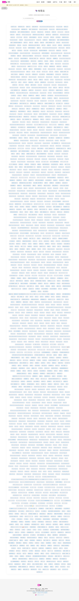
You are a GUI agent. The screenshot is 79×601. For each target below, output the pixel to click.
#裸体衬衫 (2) (55, 558)
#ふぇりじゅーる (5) (56, 235)
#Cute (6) (39, 190)
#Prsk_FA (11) (22, 122)
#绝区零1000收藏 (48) (43, 50)
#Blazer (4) (35, 251)
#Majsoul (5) (67, 222)
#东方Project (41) (38, 55)
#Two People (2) (15, 468)
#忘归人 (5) (35, 241)
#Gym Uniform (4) (46, 254)
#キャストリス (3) (50, 349)
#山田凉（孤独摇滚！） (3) (54, 360)
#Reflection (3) (25, 331)
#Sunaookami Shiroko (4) (14, 270)
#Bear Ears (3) (10, 307)
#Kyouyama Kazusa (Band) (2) (17, 429)
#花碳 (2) (16, 556)
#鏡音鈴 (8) (39, 167)
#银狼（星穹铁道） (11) (58, 127)
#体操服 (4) (19, 278)
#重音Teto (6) (59, 212)
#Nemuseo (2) (31, 437)
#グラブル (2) (51, 497)
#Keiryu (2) (22, 426)
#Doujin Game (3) (30, 309)
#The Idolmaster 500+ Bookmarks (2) (52, 463)
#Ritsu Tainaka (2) (42, 450)
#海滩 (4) (42, 286)
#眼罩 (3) (60, 370)
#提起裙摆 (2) (55, 535)
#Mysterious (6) (17, 198)
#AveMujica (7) (61, 167)
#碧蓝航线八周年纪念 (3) (21, 373)
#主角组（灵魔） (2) (49, 508)
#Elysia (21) (46, 79)
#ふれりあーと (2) (55, 490)
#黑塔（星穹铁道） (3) (28, 386)
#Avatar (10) (29, 129)
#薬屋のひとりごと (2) (33, 558)
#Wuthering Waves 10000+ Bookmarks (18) (39, 87)
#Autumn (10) (23, 129)
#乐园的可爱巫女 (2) (12, 511)
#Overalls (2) (46, 442)
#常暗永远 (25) (34, 74)
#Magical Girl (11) (15, 122)
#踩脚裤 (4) (47, 296)
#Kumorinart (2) (60, 426)
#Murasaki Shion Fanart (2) (33, 434)
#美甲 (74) (25, 42)
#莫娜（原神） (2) (58, 556)
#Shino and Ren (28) (51, 69)
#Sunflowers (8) (60, 159)
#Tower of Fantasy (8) (21, 161)
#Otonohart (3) (13, 328)
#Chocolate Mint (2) (32, 399)
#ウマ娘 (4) (21, 275)
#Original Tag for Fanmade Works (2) (35, 442)
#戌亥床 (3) (43, 362)
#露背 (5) (28, 249)
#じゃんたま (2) (60, 487)
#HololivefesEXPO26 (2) (31, 421)
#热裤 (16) (25, 95)
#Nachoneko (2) (59, 434)
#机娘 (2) (26, 540)
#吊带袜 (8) (27, 164)
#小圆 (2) (23, 529)
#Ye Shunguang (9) (66, 145)
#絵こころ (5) (23, 246)
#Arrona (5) (54, 214)
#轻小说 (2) (11, 564)
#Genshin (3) (42, 312)
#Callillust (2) (17, 397)
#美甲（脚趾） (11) (41, 127)
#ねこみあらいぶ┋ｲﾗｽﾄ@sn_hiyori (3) (17, 347)
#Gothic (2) (68, 413)
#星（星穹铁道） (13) (50, 108)
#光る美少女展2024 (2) (14, 516)
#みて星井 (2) (31, 492)
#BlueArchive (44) (67, 53)
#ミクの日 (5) (13, 238)
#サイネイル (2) (59, 497)
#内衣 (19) (66, 82)
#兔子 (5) (20, 238)
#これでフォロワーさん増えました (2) (50, 484)
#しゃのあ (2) (40, 487)
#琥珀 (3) (24, 370)
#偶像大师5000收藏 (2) (58, 513)
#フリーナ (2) (56, 500)
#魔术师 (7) (40, 185)
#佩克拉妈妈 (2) (42, 513)
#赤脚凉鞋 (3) (64, 378)
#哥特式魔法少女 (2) (35, 524)
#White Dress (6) (66, 201)
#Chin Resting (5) (56, 217)
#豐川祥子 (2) (30, 561)
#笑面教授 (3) (42, 373)
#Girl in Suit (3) (59, 312)
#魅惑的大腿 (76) (52, 39)
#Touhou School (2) (43, 466)
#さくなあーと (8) (45, 161)
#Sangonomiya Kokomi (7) (16, 174)
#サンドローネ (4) (42, 275)
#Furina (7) (50, 169)
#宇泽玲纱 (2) (17, 529)
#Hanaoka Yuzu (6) (24, 193)
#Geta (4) (39, 254)
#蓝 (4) (27, 296)
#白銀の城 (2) (41, 548)
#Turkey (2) (68, 466)
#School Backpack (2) (54, 452)
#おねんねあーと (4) (53, 272)
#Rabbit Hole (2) (44, 447)
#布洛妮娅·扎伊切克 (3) (13, 362)
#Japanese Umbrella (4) (13, 259)
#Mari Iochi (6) (34, 196)
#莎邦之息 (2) (50, 556)
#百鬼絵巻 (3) (49, 370)
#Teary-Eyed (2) (33, 463)
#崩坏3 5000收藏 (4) (24, 283)
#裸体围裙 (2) (48, 558)
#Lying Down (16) (43, 92)
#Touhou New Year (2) (34, 466)
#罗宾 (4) (39, 291)
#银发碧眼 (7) (12, 185)
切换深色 (4, 8)
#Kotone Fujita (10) (57, 129)
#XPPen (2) (44, 474)
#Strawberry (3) (46, 336)
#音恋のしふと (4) (51, 299)
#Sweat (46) (65, 50)
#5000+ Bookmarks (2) (52, 386)
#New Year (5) (43, 225)
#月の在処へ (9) (39, 151)
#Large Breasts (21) (58, 79)
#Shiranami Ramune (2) (23, 458)
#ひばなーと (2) (48, 490)
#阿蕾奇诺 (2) (57, 564)
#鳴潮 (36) (51, 61)
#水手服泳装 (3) (14, 368)
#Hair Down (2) (26, 415)
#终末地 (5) (36, 246)
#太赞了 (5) (54, 238)
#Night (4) (66, 262)
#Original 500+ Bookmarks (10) (46, 132)
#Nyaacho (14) (22, 100)
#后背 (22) (30, 79)
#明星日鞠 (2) (22, 537)
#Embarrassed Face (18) (62, 84)
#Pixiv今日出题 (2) (40, 444)
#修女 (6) (16, 206)
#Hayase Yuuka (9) (38, 143)
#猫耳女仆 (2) (43, 545)
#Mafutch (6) (28, 196)
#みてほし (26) (44, 71)
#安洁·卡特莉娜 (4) (65, 280)
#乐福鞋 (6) (68, 204)
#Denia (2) (43, 402)
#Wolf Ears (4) (33, 272)
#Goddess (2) (56, 413)
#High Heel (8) (21, 156)
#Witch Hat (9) (58, 145)
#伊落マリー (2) (24, 513)
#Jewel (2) (11, 426)
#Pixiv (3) (44, 328)
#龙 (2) (59, 569)
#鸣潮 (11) (66, 127)
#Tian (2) (16, 466)
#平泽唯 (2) (23, 532)
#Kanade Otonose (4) (23, 259)
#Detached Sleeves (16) (34, 92)
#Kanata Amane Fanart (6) (65, 193)
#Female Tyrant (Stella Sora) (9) (14, 143)
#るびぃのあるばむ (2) (62, 495)
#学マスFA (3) (25, 360)
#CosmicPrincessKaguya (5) (18, 219)
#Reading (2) (65, 447)
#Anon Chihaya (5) (47, 214)
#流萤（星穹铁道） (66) (50, 42)
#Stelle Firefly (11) (35, 122)
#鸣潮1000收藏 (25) (50, 74)
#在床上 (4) (12, 280)
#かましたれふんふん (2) (17, 484)
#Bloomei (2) (67, 392)
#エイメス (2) (29, 497)
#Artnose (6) (31, 188)
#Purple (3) (58, 328)
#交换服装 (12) (66, 114)
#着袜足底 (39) (65, 55)
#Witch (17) (45, 90)
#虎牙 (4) (31, 296)
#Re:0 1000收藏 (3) (17, 331)
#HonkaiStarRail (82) (13, 39)
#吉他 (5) (38, 238)
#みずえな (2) (14, 492)
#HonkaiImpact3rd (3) (14, 317)
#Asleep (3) (53, 304)
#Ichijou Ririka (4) (50, 257)
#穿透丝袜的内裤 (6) (14, 212)
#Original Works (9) (13, 145)
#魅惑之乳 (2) (13, 569)
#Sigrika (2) (48, 458)
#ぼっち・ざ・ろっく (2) (65, 490)
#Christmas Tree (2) (41, 399)
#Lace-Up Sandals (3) (16, 320)
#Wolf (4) (27, 272)
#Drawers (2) (49, 402)
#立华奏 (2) (31, 550)
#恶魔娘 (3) (37, 362)
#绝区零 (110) (48, 34)
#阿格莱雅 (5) (22, 249)
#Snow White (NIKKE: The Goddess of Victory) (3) (18, 336)
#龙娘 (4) (31, 302)
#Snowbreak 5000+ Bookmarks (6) (16, 201)
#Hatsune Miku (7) (66, 169)
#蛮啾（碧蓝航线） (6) (44, 212)
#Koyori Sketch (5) (42, 222)
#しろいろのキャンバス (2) (50, 487)
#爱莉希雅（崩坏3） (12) (65, 116)
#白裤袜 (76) (45, 39)
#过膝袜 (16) (43, 95)
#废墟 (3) (31, 362)
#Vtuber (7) (54, 174)
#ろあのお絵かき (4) (13, 275)
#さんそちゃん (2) (62, 484)
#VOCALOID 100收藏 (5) (24, 233)
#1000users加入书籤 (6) (64, 185)
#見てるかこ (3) (44, 378)
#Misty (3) (36, 323)
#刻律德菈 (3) (33, 357)
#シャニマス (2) (11, 500)
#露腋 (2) (51, 566)
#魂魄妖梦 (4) (18, 302)
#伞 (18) (50, 87)
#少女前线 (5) (12, 241)
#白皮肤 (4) (25, 288)
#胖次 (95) (25, 37)
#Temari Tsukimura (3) (22, 339)
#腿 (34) (52, 63)
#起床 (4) (41, 296)
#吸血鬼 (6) (28, 206)
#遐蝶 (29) (30, 69)
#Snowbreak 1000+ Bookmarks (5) (25, 230)
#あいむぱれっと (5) (49, 233)
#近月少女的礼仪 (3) (15, 381)
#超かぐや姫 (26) (14, 74)
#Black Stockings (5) (32, 217)
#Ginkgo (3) (48, 312)
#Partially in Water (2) (65, 442)
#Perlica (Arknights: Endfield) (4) (49, 264)
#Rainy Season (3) (65, 328)
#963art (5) (41, 214)
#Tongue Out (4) (58, 270)
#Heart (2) (35, 418)
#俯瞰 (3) (65, 354)
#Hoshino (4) (23, 257)
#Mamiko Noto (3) (55, 320)
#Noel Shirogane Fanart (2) (43, 439)
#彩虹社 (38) (49, 58)
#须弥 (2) (56, 566)
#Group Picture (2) (12, 415)
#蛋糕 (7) (46, 182)
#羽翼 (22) (41, 79)
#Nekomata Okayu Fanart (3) (15, 325)
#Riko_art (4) (14, 267)
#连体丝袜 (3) (29, 381)
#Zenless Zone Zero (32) (21, 66)
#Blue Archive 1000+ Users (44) (56, 53)
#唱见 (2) (42, 524)
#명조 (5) (39, 249)
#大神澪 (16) (13, 95)
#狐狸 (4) (53, 286)
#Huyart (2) (62, 421)
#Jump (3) (41, 317)
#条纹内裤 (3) (37, 365)
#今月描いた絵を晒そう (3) (40, 354)
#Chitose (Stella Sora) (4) (56, 251)
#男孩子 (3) (30, 370)
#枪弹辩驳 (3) (51, 365)
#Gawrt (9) (24, 143)
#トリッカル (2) (31, 500)
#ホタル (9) (28, 148)
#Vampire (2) (27, 471)
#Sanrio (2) (46, 452)
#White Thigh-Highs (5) (35, 233)
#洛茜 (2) (54, 542)
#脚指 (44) (19, 55)
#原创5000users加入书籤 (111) (38, 34)
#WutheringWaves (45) (36, 53)
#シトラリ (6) (47, 204)
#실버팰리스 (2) (39, 572)
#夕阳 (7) (25, 180)
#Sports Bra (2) (34, 460)
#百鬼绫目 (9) (65, 151)
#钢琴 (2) (28, 564)
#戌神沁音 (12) (48, 116)
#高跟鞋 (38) (55, 58)
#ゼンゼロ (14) (58, 100)
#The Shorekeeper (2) (65, 463)
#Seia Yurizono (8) (30, 159)
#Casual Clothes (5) (47, 217)
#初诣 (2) (36, 516)
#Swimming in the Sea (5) (53, 230)
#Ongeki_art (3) (59, 325)
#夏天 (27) (28, 71)
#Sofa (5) (35, 230)
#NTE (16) (49, 92)
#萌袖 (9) (23, 153)
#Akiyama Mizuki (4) (51, 249)
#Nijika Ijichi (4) (13, 264)
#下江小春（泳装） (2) (32, 508)
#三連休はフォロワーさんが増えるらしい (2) (18, 508)
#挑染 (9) (32, 151)
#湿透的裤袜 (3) (22, 368)
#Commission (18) (47, 84)
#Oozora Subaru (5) (50, 225)
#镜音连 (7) (19, 185)
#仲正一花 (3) (49, 354)
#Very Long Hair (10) (31, 135)
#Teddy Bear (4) (50, 270)
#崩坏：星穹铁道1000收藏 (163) (23, 32)
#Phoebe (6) (57, 198)
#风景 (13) (29, 111)
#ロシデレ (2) (52, 505)
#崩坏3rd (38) (42, 58)
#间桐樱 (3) (23, 384)
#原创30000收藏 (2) (46, 519)
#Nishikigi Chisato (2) (33, 439)
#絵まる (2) (44, 550)
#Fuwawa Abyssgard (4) (31, 254)
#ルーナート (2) (20, 505)
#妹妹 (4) (58, 280)
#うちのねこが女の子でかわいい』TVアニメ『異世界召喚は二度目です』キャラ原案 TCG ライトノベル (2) (31, 479)
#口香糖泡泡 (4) (60, 278)
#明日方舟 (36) (33, 61)
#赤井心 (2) (59, 561)
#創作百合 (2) (53, 516)
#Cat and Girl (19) (51, 82)
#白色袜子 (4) (31, 288)
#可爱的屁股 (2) (41, 521)
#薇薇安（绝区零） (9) (31, 153)
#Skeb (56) (54, 45)
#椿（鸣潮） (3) (64, 365)
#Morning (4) (49, 262)
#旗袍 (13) (43, 108)
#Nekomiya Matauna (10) (34, 132)
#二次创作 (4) (66, 275)
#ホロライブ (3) (20, 352)
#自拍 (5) (54, 246)
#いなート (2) (38, 476)
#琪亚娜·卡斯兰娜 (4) (66, 286)
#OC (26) (33, 71)
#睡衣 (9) (13, 153)
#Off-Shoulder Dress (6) (41, 198)
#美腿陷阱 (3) (34, 376)
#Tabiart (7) (32, 174)
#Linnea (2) (59, 429)
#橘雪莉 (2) (25, 542)
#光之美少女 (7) (60, 177)
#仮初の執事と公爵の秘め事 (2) (54, 511)
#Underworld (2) (13, 471)
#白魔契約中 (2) (48, 548)
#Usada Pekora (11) (63, 122)
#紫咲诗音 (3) (59, 373)
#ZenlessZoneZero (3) (19, 344)
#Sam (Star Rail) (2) (26, 452)
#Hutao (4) (43, 257)
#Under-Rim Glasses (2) (63, 468)
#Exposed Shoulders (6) (52, 190)
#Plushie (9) (28, 145)
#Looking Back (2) (31, 431)
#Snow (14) (37, 100)
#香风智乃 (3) (43, 384)
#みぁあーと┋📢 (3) (66, 347)
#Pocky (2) (55, 444)
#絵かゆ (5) (17, 246)
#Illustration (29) (12, 69)
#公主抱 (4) (41, 278)
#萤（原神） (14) (59, 103)
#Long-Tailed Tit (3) (38, 320)
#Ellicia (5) (33, 219)
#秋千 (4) (60, 288)
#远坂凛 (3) (23, 381)
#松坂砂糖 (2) (32, 540)
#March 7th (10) (19, 132)
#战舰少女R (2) (26, 535)
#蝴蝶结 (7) (52, 182)
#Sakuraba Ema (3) (49, 331)
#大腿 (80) (21, 39)
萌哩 (9, 2)
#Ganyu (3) (36, 312)
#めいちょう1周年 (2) (54, 492)
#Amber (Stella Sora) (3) (58, 302)
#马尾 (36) (46, 61)
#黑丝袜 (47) (58, 50)
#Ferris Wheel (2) (43, 407)
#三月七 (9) (33, 148)
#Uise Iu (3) (13, 341)
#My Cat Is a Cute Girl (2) (50, 434)
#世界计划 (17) (51, 90)
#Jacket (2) (47, 423)
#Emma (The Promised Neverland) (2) (16, 405)
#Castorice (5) (39, 217)
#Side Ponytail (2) (41, 458)
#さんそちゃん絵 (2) (24, 487)
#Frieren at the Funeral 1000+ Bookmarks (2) (18, 410)
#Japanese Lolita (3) (33, 317)
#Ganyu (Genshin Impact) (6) (14, 193)
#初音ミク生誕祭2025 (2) (44, 516)
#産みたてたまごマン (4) (16, 288)
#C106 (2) (68, 394)
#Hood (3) (21, 317)
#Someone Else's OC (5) (42, 230)
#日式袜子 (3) (67, 362)
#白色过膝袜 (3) (42, 370)
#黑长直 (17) (12, 92)
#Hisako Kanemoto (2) (13, 421)
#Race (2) (50, 447)
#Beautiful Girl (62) (65, 42)
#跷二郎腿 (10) (51, 137)
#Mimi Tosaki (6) (58, 196)
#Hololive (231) (51, 29)
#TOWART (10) (23, 135)
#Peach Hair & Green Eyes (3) (30, 328)
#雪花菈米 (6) (66, 212)
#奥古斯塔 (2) (51, 527)
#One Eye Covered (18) (14, 87)
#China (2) (67, 397)
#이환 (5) (44, 249)
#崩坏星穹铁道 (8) (46, 164)
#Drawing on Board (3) (39, 309)
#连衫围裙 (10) (66, 137)
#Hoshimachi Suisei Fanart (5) (25, 222)
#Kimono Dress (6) (12, 196)
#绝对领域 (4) (33, 291)
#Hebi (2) (49, 418)
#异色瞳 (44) (13, 55)
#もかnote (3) (13, 349)
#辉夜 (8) (20, 167)
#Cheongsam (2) (52, 397)
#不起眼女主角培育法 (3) (64, 352)
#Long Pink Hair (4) (67, 259)
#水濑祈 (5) (24, 243)
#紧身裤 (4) (65, 288)
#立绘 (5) (11, 246)
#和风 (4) (66, 278)
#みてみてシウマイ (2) (22, 492)
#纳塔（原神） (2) (66, 550)
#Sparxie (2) (28, 460)
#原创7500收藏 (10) (13, 137)
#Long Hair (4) (59, 259)
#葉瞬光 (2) (15, 558)
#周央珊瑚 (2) (27, 524)
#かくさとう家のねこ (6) (27, 204)
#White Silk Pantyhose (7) (62, 174)
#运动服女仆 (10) (59, 137)
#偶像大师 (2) (49, 513)
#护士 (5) (40, 241)
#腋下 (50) (14, 50)
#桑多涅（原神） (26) (64, 71)
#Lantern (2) (34, 429)
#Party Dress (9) (21, 145)
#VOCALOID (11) (29, 124)
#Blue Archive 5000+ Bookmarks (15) (61, 95)
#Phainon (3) (39, 328)
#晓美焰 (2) (40, 537)
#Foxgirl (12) (20, 114)
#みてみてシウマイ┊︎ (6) (38, 204)
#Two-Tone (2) (22, 468)
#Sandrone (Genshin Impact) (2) (37, 452)
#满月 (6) (50, 209)
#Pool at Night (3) (51, 328)
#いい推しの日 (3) (36, 344)
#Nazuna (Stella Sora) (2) (22, 437)
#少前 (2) (34, 529)
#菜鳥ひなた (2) (66, 556)
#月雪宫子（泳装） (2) (13, 540)
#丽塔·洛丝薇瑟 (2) (58, 508)
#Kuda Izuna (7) (19, 172)
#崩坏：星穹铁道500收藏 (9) (24, 151)
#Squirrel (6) (26, 201)
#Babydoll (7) (67, 167)
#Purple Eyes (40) (53, 55)
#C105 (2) (63, 394)
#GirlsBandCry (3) (67, 312)
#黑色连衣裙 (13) (36, 111)
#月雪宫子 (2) (66, 537)
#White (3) (37, 341)
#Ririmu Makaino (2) (34, 450)
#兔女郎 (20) (31, 82)
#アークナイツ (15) (25, 98)
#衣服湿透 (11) (49, 127)
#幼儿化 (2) (37, 532)
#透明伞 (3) (43, 381)
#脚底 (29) (25, 69)
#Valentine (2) (20, 471)
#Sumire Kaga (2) (50, 460)
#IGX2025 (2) (68, 421)
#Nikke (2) (49, 437)
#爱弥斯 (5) (47, 243)
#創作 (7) (66, 177)
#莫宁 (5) (59, 246)
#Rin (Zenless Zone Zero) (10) (64, 132)
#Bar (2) (25, 392)
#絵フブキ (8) (67, 164)
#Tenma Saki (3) (31, 339)
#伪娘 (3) (55, 354)
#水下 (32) (40, 66)
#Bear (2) (30, 392)
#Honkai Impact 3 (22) (64, 77)
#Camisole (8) (50, 153)
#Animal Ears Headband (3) (15, 304)
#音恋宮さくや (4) (60, 299)
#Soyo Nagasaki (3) (32, 336)
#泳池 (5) (29, 243)
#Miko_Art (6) (51, 196)
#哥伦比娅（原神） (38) (33, 58)
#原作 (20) (37, 82)
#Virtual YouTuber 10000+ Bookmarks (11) (17, 124)
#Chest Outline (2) (60, 397)
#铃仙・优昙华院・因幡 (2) (37, 564)
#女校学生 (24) (65, 74)
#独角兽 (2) (33, 545)
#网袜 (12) (18, 119)
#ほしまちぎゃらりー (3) (55, 347)
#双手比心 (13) (14, 108)
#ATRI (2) (48, 389)
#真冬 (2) (60, 548)
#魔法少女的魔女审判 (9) (41, 153)
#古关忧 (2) (34, 521)
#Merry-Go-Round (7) (35, 172)
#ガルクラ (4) (27, 275)
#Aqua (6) (25, 188)
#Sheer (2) (45, 455)
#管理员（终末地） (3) (51, 373)
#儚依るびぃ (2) (67, 513)
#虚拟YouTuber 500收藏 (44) (28, 55)
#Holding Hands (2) (22, 421)
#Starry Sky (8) (37, 159)
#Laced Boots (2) (27, 429)
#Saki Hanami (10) (16, 135)
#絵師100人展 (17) (59, 90)
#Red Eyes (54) (18, 47)
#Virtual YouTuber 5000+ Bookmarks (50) (50, 47)
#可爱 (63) (58, 42)
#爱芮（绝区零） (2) (14, 545)
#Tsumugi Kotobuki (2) (52, 466)
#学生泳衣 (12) (33, 116)
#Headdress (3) (42, 315)
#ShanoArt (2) (39, 455)
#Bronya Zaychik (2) (38, 394)
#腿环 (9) (18, 153)
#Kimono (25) (28, 74)
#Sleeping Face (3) (49, 333)
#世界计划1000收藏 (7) (51, 177)
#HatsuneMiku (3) (34, 315)
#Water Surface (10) (53, 135)
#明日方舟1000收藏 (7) (39, 180)
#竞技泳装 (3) (35, 373)
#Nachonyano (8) (59, 156)
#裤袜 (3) (32, 378)
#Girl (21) (51, 79)
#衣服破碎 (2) (41, 558)
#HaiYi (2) (42, 415)
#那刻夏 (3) (49, 381)
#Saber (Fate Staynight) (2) (65, 450)
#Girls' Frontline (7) (57, 169)
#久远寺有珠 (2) (67, 508)
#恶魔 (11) (67, 124)
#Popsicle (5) (13, 227)
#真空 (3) (55, 370)
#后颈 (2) (17, 524)
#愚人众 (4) (46, 283)
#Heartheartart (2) (42, 418)
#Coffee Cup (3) (68, 307)
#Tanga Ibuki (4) (43, 270)
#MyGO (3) (53, 323)
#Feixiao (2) (27, 407)
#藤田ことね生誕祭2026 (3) (17, 378)
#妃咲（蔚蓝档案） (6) (57, 206)
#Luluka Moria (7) (27, 172)
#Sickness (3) (30, 333)
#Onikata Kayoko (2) (67, 439)
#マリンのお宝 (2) (24, 503)
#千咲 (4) (46, 278)
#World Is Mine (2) (28, 474)
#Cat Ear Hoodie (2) (37, 397)
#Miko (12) (35, 114)
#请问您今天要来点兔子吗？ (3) (54, 378)
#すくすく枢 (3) (53, 344)
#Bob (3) (16, 307)
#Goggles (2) (62, 413)
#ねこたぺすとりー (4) (63, 272)
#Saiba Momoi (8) (13, 159)
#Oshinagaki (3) (66, 325)
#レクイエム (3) (37, 352)
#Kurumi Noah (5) (50, 222)
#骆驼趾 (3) (50, 384)
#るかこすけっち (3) (32, 349)
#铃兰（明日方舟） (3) (57, 381)
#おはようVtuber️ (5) (66, 233)
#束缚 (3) (31, 365)
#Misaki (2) (12, 434)
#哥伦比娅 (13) (22, 108)
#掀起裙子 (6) (12, 209)
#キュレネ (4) (34, 275)
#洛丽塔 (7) (55, 180)
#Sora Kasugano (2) (14, 460)
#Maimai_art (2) (59, 431)
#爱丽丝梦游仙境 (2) (67, 542)
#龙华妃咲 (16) (50, 95)
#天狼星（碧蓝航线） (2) (42, 527)
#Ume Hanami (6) (47, 201)
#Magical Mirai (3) (47, 320)
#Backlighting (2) (61, 389)
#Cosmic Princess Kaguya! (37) (64, 58)
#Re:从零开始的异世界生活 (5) (23, 227)
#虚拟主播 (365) (35, 26)
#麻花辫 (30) (65, 66)
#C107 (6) (61, 188)
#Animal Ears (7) (54, 167)
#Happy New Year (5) (62, 219)
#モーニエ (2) (64, 503)
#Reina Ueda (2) (20, 450)
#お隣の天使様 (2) (59, 482)
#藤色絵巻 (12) (35, 119)
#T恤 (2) (27, 468)
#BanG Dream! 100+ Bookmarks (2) (16, 392)
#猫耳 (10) (31, 137)
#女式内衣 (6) (48, 206)
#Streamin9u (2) (42, 460)
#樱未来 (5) (18, 243)
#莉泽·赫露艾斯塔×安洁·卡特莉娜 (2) (39, 556)
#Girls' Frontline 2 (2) (36, 413)
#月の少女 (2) (51, 537)
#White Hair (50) (61, 47)
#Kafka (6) (57, 193)
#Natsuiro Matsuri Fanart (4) (58, 262)
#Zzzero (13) (59, 106)
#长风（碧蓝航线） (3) (15, 384)
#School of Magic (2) (63, 452)
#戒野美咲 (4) (52, 283)
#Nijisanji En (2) (43, 437)
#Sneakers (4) (42, 267)
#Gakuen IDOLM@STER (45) (25, 53)
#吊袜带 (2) (55, 521)
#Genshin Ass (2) (35, 410)
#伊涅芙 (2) (11, 513)
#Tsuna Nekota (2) (61, 466)
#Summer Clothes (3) (54, 336)
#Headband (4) (58, 254)
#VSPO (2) (50, 471)
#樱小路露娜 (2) (11, 542)
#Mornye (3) (42, 323)
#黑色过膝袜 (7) (55, 185)
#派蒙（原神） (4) (30, 286)
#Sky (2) (66, 458)
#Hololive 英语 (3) (63, 315)
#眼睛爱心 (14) (40, 103)
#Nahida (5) (37, 225)
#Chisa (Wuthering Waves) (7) (34, 169)
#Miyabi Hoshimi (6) (66, 196)
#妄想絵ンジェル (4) (51, 280)
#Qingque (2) (22, 447)
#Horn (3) (26, 317)
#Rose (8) (65, 156)
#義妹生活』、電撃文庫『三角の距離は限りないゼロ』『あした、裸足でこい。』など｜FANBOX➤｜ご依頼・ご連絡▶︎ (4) (32, 294)
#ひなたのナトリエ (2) (38, 490)
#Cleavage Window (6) (21, 190)
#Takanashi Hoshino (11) (45, 122)
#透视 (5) (16, 249)
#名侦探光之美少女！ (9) (61, 148)
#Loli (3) (32, 320)
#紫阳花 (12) (12, 119)
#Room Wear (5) (43, 227)
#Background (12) (58, 111)
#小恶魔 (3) (39, 360)
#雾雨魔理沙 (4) (43, 299)
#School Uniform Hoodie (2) (15, 455)
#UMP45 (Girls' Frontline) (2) (52, 468)
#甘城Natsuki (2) (57, 545)
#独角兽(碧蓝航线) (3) (64, 368)
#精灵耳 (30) (59, 66)
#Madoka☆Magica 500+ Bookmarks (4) (17, 262)
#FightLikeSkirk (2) (51, 407)
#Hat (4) (52, 254)
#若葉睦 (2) (22, 556)
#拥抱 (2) (49, 535)
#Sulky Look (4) (64, 267)
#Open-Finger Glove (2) (23, 442)
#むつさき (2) (45, 492)
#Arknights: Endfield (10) (14, 129)
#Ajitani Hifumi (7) (46, 167)
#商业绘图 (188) (13, 32)
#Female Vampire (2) (34, 407)
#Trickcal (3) (59, 339)
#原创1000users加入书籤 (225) (61, 29)
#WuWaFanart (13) (52, 106)
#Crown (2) (28, 402)
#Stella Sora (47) (52, 50)
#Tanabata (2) (12, 463)
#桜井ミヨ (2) (61, 540)
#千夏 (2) (13, 519)
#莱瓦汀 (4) (13, 296)
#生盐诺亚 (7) (61, 180)
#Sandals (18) (22, 87)
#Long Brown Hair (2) (13, 431)
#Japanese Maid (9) (46, 143)
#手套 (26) (56, 71)
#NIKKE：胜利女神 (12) (43, 114)
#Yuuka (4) (46, 272)
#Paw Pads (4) (33, 264)
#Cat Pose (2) (45, 397)
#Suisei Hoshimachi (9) (44, 145)
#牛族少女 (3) (46, 368)
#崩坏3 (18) (61, 87)
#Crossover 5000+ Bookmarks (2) (18, 402)
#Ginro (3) (53, 312)
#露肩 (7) (34, 185)
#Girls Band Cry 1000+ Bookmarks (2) (24, 413)
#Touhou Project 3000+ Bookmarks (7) (43, 174)
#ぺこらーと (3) (46, 347)
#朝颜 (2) (21, 540)
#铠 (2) (45, 564)
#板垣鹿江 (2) (39, 540)
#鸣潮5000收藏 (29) (37, 69)
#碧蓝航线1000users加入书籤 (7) (25, 182)
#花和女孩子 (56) (67, 45)
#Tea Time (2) (25, 463)
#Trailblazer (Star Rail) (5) (13, 233)
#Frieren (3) (17, 312)
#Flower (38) (16, 58)
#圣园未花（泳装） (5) (46, 238)
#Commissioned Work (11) (56, 119)
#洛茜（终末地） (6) (43, 209)
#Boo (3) (21, 307)
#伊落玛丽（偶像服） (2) (33, 513)
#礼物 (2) (66, 548)
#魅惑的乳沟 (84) (65, 37)
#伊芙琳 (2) (17, 513)
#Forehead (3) (11, 312)
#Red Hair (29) (18, 69)
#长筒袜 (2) (51, 564)
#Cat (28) (44, 69)
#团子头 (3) (19, 360)
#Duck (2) (64, 402)
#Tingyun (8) (13, 161)
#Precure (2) (65, 444)
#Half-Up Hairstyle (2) (66, 415)
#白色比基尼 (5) (67, 243)
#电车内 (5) (53, 243)
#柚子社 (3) (57, 365)
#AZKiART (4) (13, 251)
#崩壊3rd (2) (11, 532)
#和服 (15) (44, 98)
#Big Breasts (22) (41, 77)
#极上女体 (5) (11, 243)
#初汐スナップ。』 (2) (29, 516)
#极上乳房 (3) (44, 365)
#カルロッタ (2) (44, 497)
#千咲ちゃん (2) (66, 516)
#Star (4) (58, 267)
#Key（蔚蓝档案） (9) (56, 143)
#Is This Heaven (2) (39, 423)
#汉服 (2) (42, 542)
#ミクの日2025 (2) (33, 503)
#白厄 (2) (19, 548)
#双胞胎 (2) (21, 521)
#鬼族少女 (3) (56, 384)
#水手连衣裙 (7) (48, 180)
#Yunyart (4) (40, 272)
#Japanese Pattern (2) (55, 423)
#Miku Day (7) (43, 172)
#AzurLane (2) (54, 389)
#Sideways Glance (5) (64, 227)
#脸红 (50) (68, 47)
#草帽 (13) (65, 108)
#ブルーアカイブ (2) (15, 503)
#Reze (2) (27, 450)
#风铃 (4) (66, 299)
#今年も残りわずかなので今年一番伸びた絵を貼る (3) (22, 354)
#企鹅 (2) (68, 511)
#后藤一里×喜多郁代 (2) (63, 521)
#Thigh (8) (66, 159)
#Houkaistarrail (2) (49, 421)
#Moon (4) (43, 262)
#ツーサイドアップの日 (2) (21, 500)
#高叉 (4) (12, 302)
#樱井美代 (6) (29, 209)
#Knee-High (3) (66, 317)
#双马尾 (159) (47, 32)
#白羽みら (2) (34, 548)
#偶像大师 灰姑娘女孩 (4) (32, 278)
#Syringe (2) (66, 460)
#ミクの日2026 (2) (41, 503)
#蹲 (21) (19, 82)
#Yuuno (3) (66, 341)
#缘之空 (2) (19, 553)
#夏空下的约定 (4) (19, 280)
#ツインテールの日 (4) (58, 275)
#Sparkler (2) (22, 460)
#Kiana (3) (60, 317)
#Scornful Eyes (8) (21, 159)
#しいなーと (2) (33, 487)
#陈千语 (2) (63, 564)
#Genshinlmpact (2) (65, 410)
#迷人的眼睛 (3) (36, 381)
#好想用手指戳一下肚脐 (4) (41, 280)
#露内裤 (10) (16, 140)
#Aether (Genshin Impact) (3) (46, 302)
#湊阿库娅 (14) (33, 103)
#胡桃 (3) (53, 376)
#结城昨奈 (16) (31, 95)
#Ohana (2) (60, 439)
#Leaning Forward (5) (59, 222)
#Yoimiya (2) (58, 474)
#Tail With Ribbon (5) (63, 230)
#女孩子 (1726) (13, 26)
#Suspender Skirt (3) (13, 339)
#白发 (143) (67, 32)
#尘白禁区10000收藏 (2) (54, 529)
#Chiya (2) (25, 399)
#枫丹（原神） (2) (46, 540)
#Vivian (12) (60, 114)
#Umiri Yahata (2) (42, 468)
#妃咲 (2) (57, 527)
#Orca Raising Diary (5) (60, 225)
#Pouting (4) (66, 264)
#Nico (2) (37, 437)
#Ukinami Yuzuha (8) (30, 161)
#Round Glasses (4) (27, 267)
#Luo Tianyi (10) (12, 132)
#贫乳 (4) (36, 296)
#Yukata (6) (11, 204)
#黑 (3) (67, 384)
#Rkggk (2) (49, 450)
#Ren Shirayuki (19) (59, 82)
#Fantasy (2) (41, 405)
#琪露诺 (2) (50, 545)
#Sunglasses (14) (43, 100)
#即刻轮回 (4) (52, 278)
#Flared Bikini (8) (15, 156)
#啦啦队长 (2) (48, 524)
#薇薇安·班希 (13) (13, 111)
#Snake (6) (62, 198)
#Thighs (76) (38, 39)
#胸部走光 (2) (30, 553)
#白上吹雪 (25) (42, 74)
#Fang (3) (52, 309)
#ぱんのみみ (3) (29, 347)
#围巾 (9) (69, 148)
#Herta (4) (64, 254)
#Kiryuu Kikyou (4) (31, 259)
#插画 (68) (36, 42)
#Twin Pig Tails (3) (66, 339)
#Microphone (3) (23, 323)
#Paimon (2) (52, 442)
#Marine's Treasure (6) (43, 196)
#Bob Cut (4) (41, 251)
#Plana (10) (55, 132)
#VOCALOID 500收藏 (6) (56, 201)
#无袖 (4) (58, 283)
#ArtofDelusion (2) (41, 389)
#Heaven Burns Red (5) (14, 222)
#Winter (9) (52, 145)
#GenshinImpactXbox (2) (55, 410)
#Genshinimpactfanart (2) (44, 410)
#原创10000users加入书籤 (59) (34, 45)
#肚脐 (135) (18, 34)
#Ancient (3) (66, 302)
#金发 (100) (13, 37)
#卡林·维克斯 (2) (38, 519)
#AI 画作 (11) (48, 119)
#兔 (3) (23, 357)
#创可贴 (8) (21, 164)
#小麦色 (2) (29, 529)
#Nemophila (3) (24, 325)
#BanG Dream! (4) (20, 251)
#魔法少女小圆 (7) (47, 185)
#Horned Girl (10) (49, 129)
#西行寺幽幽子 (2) (63, 558)
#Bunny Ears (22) (49, 77)
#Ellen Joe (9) (62, 140)
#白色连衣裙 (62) (12, 45)
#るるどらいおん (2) (14, 497)
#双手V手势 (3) (44, 357)
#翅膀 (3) (41, 376)
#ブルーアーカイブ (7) (41, 177)
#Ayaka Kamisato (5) (61, 214)
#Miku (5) (22, 225)
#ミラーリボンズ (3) (28, 352)
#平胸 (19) (27, 84)
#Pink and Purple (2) (15, 444)
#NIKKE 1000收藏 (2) (12, 439)
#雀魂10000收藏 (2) (13, 566)
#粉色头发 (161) (40, 32)
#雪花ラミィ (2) (39, 566)
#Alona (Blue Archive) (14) (63, 98)
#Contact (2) (54, 399)
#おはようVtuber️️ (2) (40, 482)
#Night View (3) (43, 325)
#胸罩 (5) (48, 246)
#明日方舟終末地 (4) (66, 283)
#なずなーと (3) (61, 344)
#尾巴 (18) (55, 87)
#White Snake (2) (20, 474)
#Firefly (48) (26, 50)
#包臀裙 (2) (60, 516)
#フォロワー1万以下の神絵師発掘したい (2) (44, 500)
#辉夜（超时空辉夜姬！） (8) (29, 167)
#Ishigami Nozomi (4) (64, 257)
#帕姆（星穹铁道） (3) (24, 362)
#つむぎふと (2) (67, 487)
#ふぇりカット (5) (65, 235)
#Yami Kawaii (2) (51, 474)
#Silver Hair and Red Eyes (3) (39, 333)
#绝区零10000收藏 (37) (25, 61)
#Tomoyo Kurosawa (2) (24, 466)
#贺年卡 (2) (37, 561)
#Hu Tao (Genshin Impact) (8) (31, 156)
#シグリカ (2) (66, 497)
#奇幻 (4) (32, 280)
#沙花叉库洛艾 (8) (54, 164)
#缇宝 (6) (26, 212)
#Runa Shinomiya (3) (33, 331)
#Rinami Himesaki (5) (34, 227)
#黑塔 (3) (20, 386)
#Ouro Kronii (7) (50, 172)
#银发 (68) (42, 42)
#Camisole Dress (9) (49, 140)
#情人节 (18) (67, 87)
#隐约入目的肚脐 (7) (27, 185)
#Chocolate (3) (41, 307)
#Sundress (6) (32, 201)
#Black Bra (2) (35, 392)
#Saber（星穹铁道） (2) (16, 452)
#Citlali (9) (56, 140)
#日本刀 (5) (58, 241)
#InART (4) (57, 257)
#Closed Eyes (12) (13, 114)
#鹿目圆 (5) (34, 249)
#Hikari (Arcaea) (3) (50, 315)
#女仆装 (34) (34, 63)
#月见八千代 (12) (55, 116)
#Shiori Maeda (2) (14, 458)
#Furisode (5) (47, 219)
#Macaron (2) (47, 431)
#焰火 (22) (35, 79)
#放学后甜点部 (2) (62, 535)
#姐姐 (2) (11, 529)
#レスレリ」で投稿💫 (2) (29, 505)
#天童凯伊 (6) (34, 206)
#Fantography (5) (40, 219)
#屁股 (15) (56, 98)
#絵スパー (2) (50, 550)
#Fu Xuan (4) (23, 254)
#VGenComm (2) (34, 471)
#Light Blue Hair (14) (14, 100)
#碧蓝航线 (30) (52, 66)
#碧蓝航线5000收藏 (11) (31, 127)
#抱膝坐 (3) (54, 362)
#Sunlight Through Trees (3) (65, 336)
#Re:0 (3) (10, 331)
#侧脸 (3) (60, 354)
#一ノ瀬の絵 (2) (59, 505)
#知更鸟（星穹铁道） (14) (49, 103)
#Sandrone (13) (44, 106)
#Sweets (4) (29, 270)
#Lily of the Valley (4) (51, 259)
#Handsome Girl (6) (32, 193)
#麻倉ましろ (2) (46, 569)
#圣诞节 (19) (14, 84)
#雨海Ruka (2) (32, 566)
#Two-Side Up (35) (58, 61)
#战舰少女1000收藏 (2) (17, 535)
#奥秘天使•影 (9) (14, 151)
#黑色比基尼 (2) (53, 569)
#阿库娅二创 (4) (65, 296)
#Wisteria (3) (52, 341)
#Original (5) (68, 225)
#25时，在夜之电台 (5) (33, 214)
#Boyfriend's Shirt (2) (29, 394)
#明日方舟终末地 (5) (65, 241)
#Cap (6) (66, 188)
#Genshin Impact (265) (16, 29)
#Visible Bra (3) (31, 341)
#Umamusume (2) (34, 468)
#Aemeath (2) (59, 386)
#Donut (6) (45, 190)
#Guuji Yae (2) (19, 415)
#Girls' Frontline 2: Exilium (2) (47, 413)
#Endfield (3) (46, 309)
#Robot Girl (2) (55, 450)
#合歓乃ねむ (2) (48, 521)
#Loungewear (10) (66, 129)
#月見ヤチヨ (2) (59, 537)
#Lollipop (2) (65, 429)
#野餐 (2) (23, 564)
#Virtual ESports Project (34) (25, 63)
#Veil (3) (25, 341)
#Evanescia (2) (27, 405)
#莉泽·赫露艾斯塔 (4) (66, 294)
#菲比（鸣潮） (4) (20, 296)
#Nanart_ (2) (66, 434)
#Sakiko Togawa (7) (66, 172)
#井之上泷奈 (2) (21, 511)
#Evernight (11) (66, 119)
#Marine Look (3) (15, 323)
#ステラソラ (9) (21, 148)
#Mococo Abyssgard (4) (35, 262)
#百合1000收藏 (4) (44, 288)
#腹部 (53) (39, 47)
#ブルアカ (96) (19, 37)
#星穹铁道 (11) (13, 127)
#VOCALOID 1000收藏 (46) (13, 53)
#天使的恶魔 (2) (33, 527)
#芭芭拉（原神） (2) (66, 553)
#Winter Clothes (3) (44, 341)
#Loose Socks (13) (36, 106)
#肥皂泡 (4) (58, 294)
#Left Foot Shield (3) (25, 320)
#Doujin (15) (13, 98)
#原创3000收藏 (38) (23, 58)
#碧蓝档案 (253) (24, 29)
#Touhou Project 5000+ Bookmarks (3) (48, 339)
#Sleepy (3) (57, 333)
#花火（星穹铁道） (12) (26, 119)
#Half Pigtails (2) (57, 415)
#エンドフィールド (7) (23, 177)
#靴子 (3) (37, 384)
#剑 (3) (39, 357)
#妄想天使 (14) (65, 100)
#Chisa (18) (40, 84)
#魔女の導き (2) (26, 569)
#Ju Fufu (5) (35, 222)
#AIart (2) (65, 386)
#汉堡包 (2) (37, 542)
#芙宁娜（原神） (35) (15, 63)
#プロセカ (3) (12, 352)
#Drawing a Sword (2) (57, 402)
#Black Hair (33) (58, 63)
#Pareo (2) (57, 442)
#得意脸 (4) (40, 283)
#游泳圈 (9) (52, 151)
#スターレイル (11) (52, 124)
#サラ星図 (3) (57, 349)
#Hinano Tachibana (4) (15, 257)
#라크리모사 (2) (65, 569)
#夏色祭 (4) (27, 280)
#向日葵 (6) (22, 206)
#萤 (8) (16, 167)
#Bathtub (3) (59, 304)
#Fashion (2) (47, 405)
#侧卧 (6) (11, 206)
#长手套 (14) (66, 103)
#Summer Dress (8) (52, 159)
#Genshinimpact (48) (33, 50)
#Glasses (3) (15, 315)
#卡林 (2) (31, 519)
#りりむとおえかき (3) (22, 349)
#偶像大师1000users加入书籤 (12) (15, 116)
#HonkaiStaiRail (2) (41, 421)
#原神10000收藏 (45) (45, 53)
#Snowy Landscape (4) (51, 267)
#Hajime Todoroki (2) (49, 415)
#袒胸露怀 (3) (26, 378)
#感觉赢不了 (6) (66, 206)
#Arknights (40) (45, 55)
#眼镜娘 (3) (66, 370)
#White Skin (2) (12, 474)
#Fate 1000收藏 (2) (54, 405)
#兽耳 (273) (66, 26)
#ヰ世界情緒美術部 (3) (46, 352)
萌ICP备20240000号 (40, 594)
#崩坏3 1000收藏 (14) (14, 103)
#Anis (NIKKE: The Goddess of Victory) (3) (29, 304)
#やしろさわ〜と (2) (63, 492)
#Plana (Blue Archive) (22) (21, 79)
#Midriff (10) (26, 132)
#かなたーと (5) (13, 235)
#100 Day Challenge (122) (26, 34)
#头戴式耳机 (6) (41, 206)
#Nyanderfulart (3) (51, 325)
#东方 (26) (51, 71)
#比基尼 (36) (40, 61)
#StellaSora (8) (44, 159)
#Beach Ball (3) (66, 304)
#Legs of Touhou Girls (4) (41, 259)
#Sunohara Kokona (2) (58, 460)
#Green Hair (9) (30, 143)
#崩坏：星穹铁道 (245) (33, 29)
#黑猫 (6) (15, 214)
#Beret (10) (35, 129)
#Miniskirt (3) (30, 323)
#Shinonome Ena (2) (58, 455)
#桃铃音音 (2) (54, 540)
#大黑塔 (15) (50, 98)
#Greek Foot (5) (54, 219)
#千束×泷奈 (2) (19, 519)
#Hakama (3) (27, 315)
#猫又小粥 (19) (33, 84)
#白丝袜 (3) (36, 370)
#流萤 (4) (37, 286)
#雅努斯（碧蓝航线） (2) (23, 566)
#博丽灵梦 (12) (26, 116)
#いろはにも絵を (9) (12, 148)
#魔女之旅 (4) (25, 302)
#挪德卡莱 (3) (60, 362)
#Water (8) (38, 161)
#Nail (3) (58, 323)
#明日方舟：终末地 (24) (15, 77)
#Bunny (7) (25, 169)
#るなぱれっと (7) (14, 177)
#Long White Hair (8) (42, 156)
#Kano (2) (16, 426)
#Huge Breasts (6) (50, 193)
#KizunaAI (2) (36, 426)
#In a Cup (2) (19, 423)
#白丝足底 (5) (59, 243)
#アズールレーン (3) (41, 349)
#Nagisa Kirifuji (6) (25, 198)
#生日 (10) (37, 137)
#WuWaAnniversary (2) (37, 474)
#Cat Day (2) (30, 397)
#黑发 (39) (10, 58)
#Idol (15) (18, 98)
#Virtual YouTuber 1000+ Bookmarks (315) (47, 26)
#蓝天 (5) (11, 249)
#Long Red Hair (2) (22, 431)
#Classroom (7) (44, 169)
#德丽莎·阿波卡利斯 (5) (26, 241)
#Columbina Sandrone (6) (31, 190)
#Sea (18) (28, 87)
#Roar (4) (20, 267)
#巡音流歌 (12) (40, 116)
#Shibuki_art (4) (35, 267)
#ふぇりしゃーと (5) (47, 235)
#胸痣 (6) (31, 212)
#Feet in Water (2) (20, 407)
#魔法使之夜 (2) (34, 569)
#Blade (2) (61, 392)
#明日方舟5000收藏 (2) (14, 537)
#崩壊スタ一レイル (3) (65, 360)
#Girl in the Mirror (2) (12, 413)
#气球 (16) (19, 95)
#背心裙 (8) (11, 167)
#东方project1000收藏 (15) (35, 98)
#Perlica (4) (40, 264)
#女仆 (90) (40, 37)
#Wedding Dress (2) (56, 471)
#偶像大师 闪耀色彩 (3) (15, 357)
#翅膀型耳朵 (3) (47, 376)
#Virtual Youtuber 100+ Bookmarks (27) (18, 71)
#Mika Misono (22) (12, 79)
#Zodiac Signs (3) (28, 344)
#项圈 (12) (42, 119)
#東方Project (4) (22, 286)
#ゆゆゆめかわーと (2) (17, 495)
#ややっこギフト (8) (64, 161)
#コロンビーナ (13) (66, 106)
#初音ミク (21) (14, 82)
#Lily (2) (54, 429)
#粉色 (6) (21, 212)
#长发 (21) (25, 82)
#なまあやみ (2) (30, 490)
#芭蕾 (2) (11, 556)
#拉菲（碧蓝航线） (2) (41, 535)
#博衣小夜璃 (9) (40, 148)
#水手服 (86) (58, 37)
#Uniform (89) (46, 37)
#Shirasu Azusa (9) (35, 145)
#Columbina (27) (60, 69)
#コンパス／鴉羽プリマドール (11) (40, 124)
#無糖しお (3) (34, 368)
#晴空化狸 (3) (25, 365)
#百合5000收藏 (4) (53, 288)
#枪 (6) (24, 209)
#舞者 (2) (42, 553)
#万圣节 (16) (66, 92)
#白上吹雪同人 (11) (21, 127)
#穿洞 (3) (29, 373)
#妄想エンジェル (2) (64, 527)
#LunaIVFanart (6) (21, 196)
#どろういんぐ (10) (62, 135)
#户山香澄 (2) (32, 535)
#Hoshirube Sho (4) (30, 257)
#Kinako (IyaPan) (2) (29, 426)
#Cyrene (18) (54, 84)
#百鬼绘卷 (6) (56, 209)
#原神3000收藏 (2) (64, 519)
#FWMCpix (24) (58, 74)
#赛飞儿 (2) (43, 561)
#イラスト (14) (51, 100)
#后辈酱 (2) (11, 524)
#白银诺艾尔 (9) (59, 151)
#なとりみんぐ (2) (21, 490)
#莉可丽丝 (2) (28, 556)
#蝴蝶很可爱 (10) (44, 137)
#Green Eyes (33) (66, 63)
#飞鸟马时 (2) (62, 566)
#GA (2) (29, 410)
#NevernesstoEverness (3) (34, 325)
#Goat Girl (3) (21, 315)
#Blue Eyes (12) (66, 111)
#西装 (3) (37, 378)
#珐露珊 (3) (19, 370)
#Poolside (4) (59, 264)
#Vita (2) (39, 471)
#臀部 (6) (36, 212)
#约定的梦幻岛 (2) (57, 550)
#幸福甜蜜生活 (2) (30, 532)
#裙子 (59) (43, 45)
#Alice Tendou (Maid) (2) (19, 389)
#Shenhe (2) (51, 455)
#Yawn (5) (42, 233)
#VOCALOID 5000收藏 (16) (58, 92)
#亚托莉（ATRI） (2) (29, 511)
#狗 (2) (27, 545)
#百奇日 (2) (55, 548)
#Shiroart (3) (13, 333)
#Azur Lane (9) (41, 140)
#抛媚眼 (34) (41, 63)
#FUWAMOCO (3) (29, 312)
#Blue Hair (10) (41, 129)
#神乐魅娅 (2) (11, 550)
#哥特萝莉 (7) (19, 180)
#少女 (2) (39, 529)
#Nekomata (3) (64, 323)
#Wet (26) (38, 71)
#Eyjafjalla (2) (34, 405)
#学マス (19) (21, 84)
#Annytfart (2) (27, 389)
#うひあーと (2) (57, 479)
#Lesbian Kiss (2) (41, 429)
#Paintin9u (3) (20, 328)
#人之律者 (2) (43, 511)
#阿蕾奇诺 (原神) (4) (25, 299)
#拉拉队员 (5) (46, 241)
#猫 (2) (38, 545)
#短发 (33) (13, 66)
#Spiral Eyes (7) (26, 174)
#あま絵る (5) (57, 233)
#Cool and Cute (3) (21, 309)
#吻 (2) (21, 524)
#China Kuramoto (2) (18, 399)
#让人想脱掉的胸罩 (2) (15, 561)
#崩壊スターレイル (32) (32, 66)
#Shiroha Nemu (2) (32, 458)
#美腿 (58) (49, 45)
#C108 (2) (11, 397)
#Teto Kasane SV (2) (41, 463)
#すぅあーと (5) (21, 235)
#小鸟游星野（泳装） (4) (14, 283)
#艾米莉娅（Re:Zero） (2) (55, 553)
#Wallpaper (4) (21, 272)
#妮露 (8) (39, 164)
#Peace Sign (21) (67, 79)
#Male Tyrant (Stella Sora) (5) (14, 225)
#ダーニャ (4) (49, 275)
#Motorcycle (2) (24, 434)
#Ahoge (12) (43, 111)
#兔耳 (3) (27, 357)
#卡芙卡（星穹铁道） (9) (49, 148)
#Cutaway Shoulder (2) (36, 402)
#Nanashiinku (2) (13, 437)
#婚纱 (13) (28, 108)
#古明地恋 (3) (51, 357)
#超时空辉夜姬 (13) (21, 111)
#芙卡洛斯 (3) (59, 376)
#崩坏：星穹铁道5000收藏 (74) (16, 42)
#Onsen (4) (20, 264)
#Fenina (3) (58, 309)
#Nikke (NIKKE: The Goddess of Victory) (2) (61, 437)
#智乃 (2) (46, 537)
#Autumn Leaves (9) (33, 140)
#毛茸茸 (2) (31, 542)
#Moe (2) (17, 434)
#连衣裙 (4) (58, 296)
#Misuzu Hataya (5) (29, 225)
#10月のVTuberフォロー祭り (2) (40, 386)
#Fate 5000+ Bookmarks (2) (64, 405)
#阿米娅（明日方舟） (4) (15, 299)
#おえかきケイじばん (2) (13, 482)
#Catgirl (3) (27, 307)
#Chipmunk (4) (48, 251)
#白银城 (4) (37, 288)
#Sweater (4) (23, 270)
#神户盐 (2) (18, 550)
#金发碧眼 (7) (58, 182)
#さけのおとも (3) (45, 344)
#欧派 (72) (31, 42)
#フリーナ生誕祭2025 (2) (65, 500)
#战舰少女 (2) (67, 532)
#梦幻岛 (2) (68, 540)
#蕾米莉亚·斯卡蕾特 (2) (23, 558)
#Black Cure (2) (43, 392)
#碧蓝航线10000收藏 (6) (65, 209)
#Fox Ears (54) (11, 47)
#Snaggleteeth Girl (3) (64, 333)
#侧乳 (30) (46, 66)
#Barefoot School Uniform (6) (40, 188)
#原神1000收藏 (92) (32, 37)
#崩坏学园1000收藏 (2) (65, 529)
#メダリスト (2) (57, 503)
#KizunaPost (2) (43, 426)
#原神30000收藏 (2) (55, 519)
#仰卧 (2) (63, 511)
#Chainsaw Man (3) (34, 307)
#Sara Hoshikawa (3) (66, 331)
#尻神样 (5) (18, 241)
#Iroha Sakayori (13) (27, 106)
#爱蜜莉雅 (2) (22, 545)
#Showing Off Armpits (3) (21, 333)
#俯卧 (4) (24, 278)
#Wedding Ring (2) (65, 471)
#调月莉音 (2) (23, 561)
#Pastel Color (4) (27, 264)
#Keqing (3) (54, 317)
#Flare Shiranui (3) (65, 309)
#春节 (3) (19, 365)
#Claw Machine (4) (16, 254)
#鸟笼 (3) (62, 384)
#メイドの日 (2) (50, 503)
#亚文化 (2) (37, 511)
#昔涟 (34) (47, 63)
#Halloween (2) (14, 418)
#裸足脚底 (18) (24, 90)
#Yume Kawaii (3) (59, 341)
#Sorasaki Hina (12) (53, 114)
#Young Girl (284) (59, 26)
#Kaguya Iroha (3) (47, 317)
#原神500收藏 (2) (14, 521)
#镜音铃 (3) (66, 381)
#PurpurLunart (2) (15, 447)
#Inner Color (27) (67, 69)
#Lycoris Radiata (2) (39, 431)
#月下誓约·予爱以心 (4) (13, 286)
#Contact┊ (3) (13, 309)
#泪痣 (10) (20, 137)
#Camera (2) (24, 397)
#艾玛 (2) (47, 553)
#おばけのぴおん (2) (50, 482)
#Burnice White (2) (46, 394)
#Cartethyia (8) (57, 153)
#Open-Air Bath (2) (13, 442)
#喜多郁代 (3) (65, 357)
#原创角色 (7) (12, 180)
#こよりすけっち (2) (37, 484)
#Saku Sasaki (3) (41, 331)
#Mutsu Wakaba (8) (51, 156)
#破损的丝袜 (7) (15, 182)
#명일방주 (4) (37, 302)
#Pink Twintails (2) (31, 444)
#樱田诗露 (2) (18, 542)
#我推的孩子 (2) (61, 532)
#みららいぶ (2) (38, 492)
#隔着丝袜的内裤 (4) (35, 299)
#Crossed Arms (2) (61, 399)
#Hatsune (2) (29, 418)
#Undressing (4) (14, 272)
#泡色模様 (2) (48, 542)
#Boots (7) (19, 169)
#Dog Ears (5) (27, 219)
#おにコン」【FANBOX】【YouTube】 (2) (27, 482)
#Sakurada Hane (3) (57, 331)
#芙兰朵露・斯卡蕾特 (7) (38, 182)
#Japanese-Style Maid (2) (65, 423)
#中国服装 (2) (41, 508)
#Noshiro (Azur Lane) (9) (66, 143)
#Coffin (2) (48, 399)
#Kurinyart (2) (67, 426)
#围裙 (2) (61, 524)
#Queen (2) (29, 447)
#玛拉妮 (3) (13, 370)
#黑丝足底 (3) (14, 386)
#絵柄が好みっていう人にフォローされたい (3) (22, 376)
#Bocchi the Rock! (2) (13, 394)
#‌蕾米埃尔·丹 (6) (18, 204)
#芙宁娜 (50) (20, 50)
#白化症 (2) (13, 548)
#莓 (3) (65, 376)
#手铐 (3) (48, 362)
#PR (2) (60, 444)
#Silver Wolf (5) (15, 230)
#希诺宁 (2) (17, 532)
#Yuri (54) (24, 47)
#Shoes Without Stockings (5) (53, 227)
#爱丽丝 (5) (41, 243)
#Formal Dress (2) (59, 407)
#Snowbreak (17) (38, 90)
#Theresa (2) (11, 466)
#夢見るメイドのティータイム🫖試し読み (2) (19, 527)
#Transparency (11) (54, 122)
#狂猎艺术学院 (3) (54, 368)
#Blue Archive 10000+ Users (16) (22, 92)
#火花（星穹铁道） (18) (15, 90)
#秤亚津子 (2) (24, 550)
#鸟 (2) (39, 569)
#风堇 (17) (66, 90)
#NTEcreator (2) (53, 439)
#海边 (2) (59, 542)
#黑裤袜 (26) (21, 74)
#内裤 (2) (21, 516)
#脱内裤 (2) (37, 553)
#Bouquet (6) (55, 188)
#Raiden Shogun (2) (57, 447)
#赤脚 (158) (54, 32)
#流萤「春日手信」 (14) (24, 103)
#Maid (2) (52, 431)
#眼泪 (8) (61, 164)
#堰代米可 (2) (67, 524)
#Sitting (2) (61, 458)
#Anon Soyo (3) (41, 304)
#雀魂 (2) (69, 564)
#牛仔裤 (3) (40, 368)
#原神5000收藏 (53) (31, 47)
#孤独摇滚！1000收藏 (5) (63, 238)
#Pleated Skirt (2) (48, 444)
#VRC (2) (44, 471)
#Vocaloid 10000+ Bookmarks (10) (43, 135)
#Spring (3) (39, 336)
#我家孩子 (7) (31, 180)
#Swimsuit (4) (36, 270)
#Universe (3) (19, 341)
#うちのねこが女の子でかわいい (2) (49, 476)
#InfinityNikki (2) (32, 423)
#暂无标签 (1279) (21, 26)
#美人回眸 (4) (45, 291)
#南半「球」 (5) (32, 238)
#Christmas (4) (65, 251)
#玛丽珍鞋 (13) (59, 108)
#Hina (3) (56, 315)
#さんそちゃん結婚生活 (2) (14, 487)
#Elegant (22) (56, 77)
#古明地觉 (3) (58, 357)
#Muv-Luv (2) (42, 434)
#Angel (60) (25, 45)
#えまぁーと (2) (65, 479)
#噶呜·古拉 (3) (12, 360)
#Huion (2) (56, 421)
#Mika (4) (27, 262)
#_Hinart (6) (13, 188)
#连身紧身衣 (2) (17, 564)
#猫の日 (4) (59, 286)
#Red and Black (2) (12, 450)
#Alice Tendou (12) (50, 111)
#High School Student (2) (62, 418)
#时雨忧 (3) (14, 365)
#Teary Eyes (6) (40, 201)
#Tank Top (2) (19, 463)
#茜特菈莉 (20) (43, 82)
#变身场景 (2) (27, 521)
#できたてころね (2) (12, 490)
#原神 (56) (60, 45)
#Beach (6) (49, 188)
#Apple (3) (47, 304)
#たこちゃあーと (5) (29, 235)
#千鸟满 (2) (26, 519)
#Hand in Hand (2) (22, 418)
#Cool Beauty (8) (65, 153)
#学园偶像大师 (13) (35, 108)
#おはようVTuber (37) (15, 61)
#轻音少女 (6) (52, 212)
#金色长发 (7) (64, 182)
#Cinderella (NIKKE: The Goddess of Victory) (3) (54, 307)
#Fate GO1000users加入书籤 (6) (64, 190)
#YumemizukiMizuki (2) (66, 474)
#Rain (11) (28, 122)
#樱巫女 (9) (46, 151)
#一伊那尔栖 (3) (55, 352)
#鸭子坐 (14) (11, 106)
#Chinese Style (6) (12, 190)
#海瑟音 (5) (35, 243)
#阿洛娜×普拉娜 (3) (30, 384)
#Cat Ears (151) (60, 32)
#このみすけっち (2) (28, 484)
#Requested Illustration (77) (30, 39)
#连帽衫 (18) (31, 90)
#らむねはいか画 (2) (35, 495)
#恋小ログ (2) (53, 532)
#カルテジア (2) (36, 497)
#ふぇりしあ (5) (38, 235)
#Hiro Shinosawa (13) (18, 106)
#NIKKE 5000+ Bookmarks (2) (23, 439)
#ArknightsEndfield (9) (24, 140)
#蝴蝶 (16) (37, 95)
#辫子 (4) (52, 296)
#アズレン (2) (22, 497)
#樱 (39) (59, 55)
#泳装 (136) (12, 34)
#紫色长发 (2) (37, 550)
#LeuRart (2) (48, 429)
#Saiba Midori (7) (58, 172)
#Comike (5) (63, 217)
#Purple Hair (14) (30, 100)
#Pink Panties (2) (23, 444)
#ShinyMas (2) (66, 455)
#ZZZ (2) (24, 476)
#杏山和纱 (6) (18, 209)
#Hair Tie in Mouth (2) (35, 415)
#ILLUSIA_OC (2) (12, 423)
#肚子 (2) (24, 553)
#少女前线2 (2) (45, 529)
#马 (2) (68, 566)
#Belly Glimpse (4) (28, 251)
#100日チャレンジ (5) (23, 214)
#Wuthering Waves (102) (64, 34)
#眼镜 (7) (67, 180)
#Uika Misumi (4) (66, 270)
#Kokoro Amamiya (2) (52, 426)
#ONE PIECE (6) (50, 198)
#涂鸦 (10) (26, 137)
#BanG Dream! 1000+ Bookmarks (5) (20, 217)
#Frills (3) (23, 312)
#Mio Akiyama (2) (66, 431)
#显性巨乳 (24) (24, 77)
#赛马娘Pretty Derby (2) (51, 561)
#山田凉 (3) (45, 360)
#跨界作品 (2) (65, 561)
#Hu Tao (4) (38, 257)
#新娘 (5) (52, 241)
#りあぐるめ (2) (44, 495)
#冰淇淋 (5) (25, 238)
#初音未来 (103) (55, 34)
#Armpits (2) (34, 389)
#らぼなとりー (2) (26, 495)
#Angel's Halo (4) (59, 249)
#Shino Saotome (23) (32, 77)
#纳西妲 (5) (30, 246)
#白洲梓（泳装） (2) (26, 548)
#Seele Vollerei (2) (31, 455)
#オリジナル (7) (32, 177)
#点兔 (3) (28, 368)
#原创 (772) (28, 26)
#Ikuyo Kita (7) (12, 172)
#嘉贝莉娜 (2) (55, 524)
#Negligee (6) (32, 198)
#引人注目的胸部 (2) (45, 532)
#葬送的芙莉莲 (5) (66, 246)
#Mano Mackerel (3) (63, 320)
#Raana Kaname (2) (35, 447)
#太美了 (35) (66, 61)
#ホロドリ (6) (54, 204)
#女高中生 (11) (61, 124)
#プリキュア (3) (65, 349)
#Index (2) (25, 423)
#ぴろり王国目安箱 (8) (54, 161)
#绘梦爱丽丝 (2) (12, 553)
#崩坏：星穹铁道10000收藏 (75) (63, 39)
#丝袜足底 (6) (61, 204)
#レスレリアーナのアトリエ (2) (42, 505)
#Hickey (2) (54, 418)
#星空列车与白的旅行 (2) (31, 537)
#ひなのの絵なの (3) (37, 347)
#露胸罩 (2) (46, 566)
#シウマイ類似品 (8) (13, 164)
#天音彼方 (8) (33, 164)
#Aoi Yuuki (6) (19, 188)
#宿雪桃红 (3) (32, 360)
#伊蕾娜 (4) (13, 278)
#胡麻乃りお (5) (42, 246)
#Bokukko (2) (21, 394)
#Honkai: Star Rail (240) (43, 29)
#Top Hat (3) (38, 339)
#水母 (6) (36, 209)
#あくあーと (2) (31, 476)
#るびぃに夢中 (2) (52, 495)
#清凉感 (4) (48, 286)
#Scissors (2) (24, 455)
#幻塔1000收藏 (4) (33, 283)
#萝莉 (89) (52, 37)
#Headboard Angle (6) (41, 193)
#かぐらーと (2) (67, 482)
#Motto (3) (47, 323)
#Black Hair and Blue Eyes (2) (52, 392)
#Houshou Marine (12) (28, 114)
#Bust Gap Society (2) (56, 394)
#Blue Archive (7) (13, 169)
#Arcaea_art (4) (66, 249)
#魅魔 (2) (19, 569)
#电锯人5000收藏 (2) (65, 545)
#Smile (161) (33, 32)
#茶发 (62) (19, 45)
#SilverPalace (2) (54, 458)
